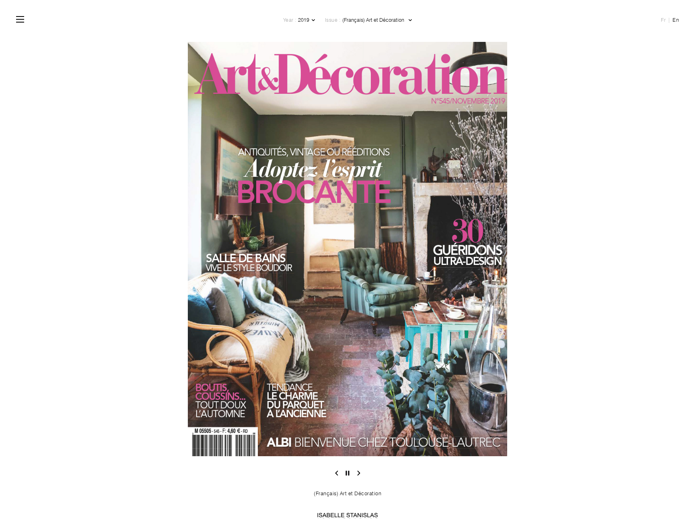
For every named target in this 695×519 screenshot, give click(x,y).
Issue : (333, 20)
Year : (290, 20)
